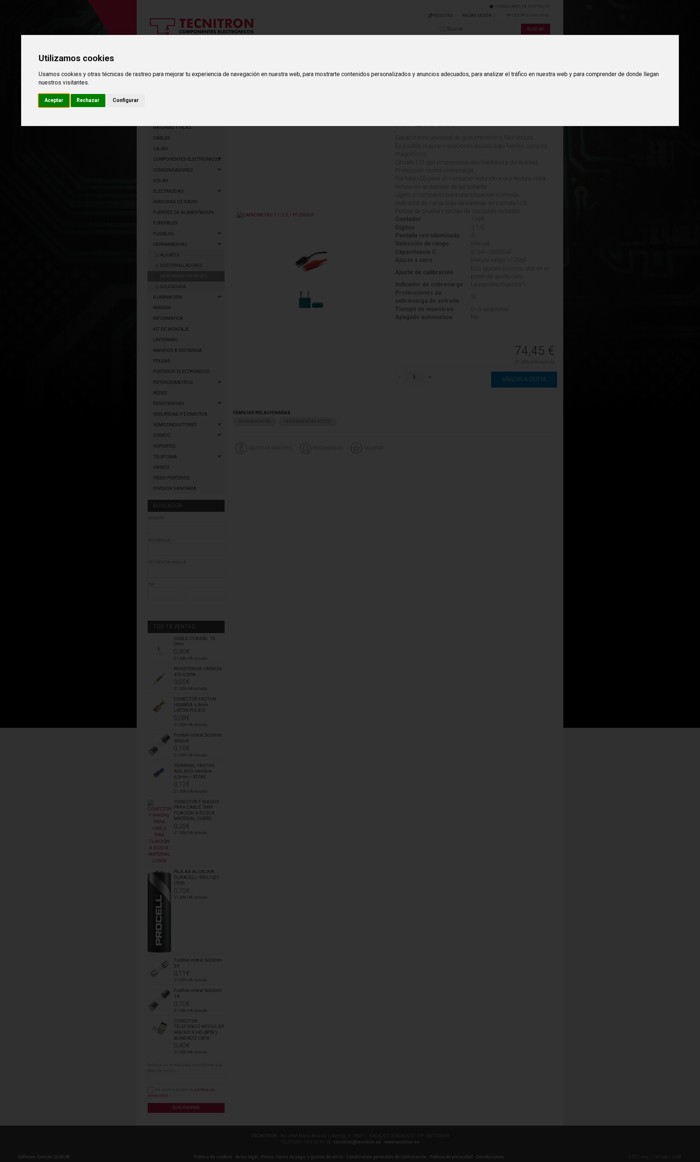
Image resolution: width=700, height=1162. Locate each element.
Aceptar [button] (53, 100)
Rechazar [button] (88, 100)
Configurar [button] (126, 100)
